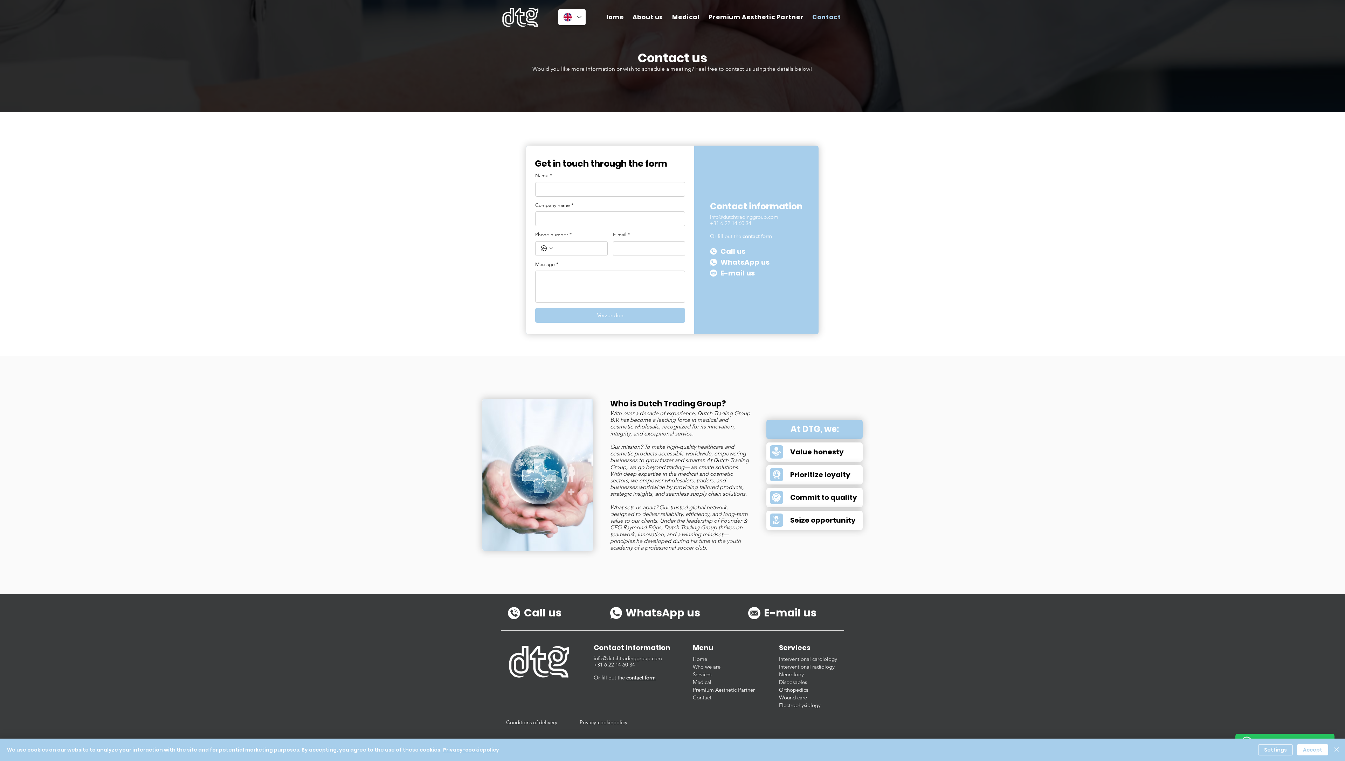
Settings (1275, 749)
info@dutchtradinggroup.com (744, 217)
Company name (554, 205)
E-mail (621, 234)
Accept (1312, 749)
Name (543, 175)
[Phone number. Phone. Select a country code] (547, 248)
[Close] (1336, 749)
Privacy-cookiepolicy (471, 749)
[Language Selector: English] (572, 17)
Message (546, 264)
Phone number (553, 234)
